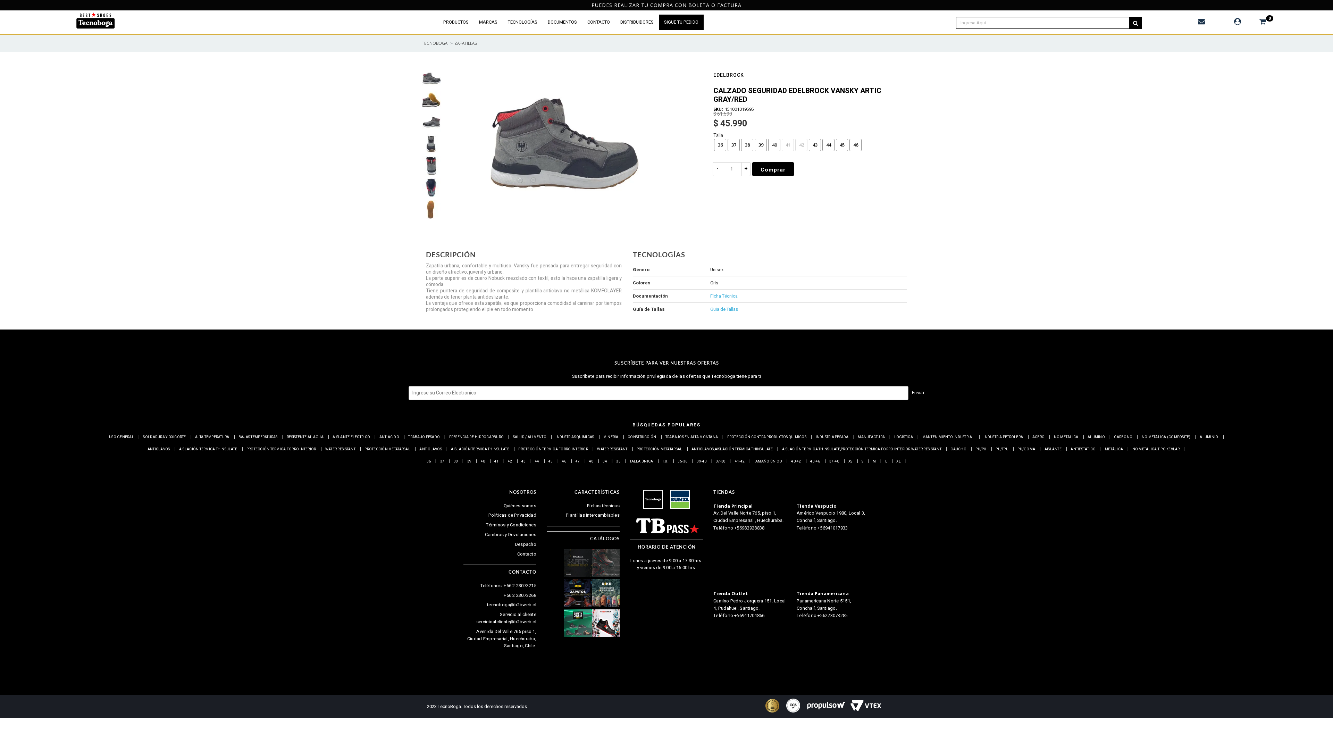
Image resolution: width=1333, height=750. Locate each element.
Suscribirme (691, 402)
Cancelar (638, 402)
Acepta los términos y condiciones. (670, 383)
